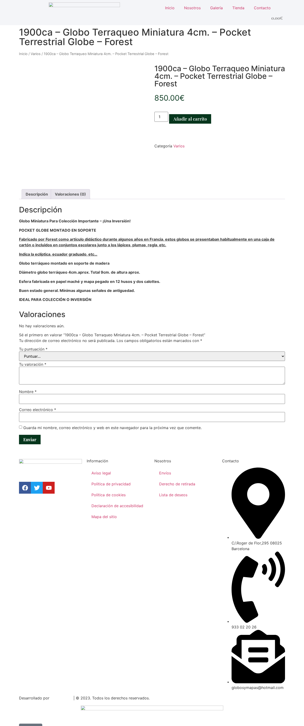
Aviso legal (101, 473)
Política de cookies (108, 494)
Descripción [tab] (37, 194)
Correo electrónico (37, 410)
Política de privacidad (111, 484)
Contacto (262, 7)
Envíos (165, 473)
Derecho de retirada (177, 484)
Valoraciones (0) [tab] (70, 194)
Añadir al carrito (190, 119)
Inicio (170, 7)
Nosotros (192, 7)
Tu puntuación (33, 349)
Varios (36, 54)
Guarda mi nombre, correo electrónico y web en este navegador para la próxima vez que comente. (112, 428)
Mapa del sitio (104, 516)
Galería (216, 7)
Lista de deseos (173, 494)
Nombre (28, 391)
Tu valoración (32, 364)
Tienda (238, 7)
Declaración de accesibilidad (117, 505)
